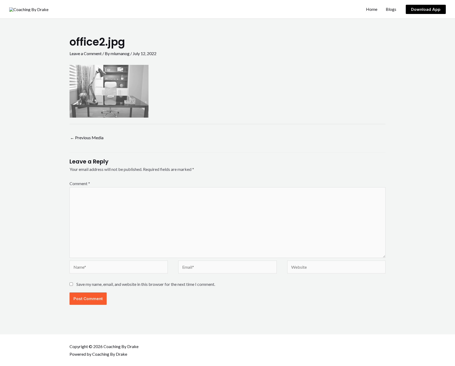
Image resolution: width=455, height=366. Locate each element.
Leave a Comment (86, 53)
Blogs (391, 9)
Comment (80, 183)
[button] (426, 9)
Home (371, 9)
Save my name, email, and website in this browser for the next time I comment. (145, 284)
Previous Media (86, 137)
